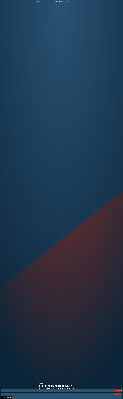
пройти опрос (116, 394)
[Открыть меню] (86, 1)
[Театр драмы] (38, 1)
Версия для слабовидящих (6, 397)
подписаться (117, 390)
